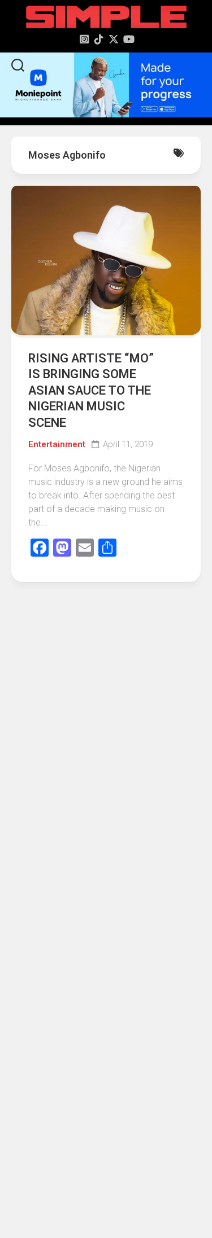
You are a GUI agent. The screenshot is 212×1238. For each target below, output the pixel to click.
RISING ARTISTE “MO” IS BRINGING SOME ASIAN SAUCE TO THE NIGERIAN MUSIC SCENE (91, 390)
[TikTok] (99, 39)
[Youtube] (128, 39)
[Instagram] (84, 39)
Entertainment (56, 444)
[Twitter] (114, 39)
